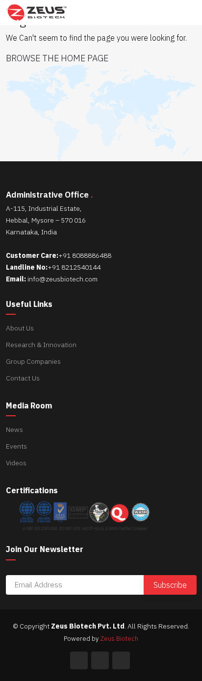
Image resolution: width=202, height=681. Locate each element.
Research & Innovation (41, 344)
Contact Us (23, 378)
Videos (16, 462)
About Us (20, 328)
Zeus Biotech (119, 638)
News (14, 429)
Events (16, 446)
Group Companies (33, 361)
